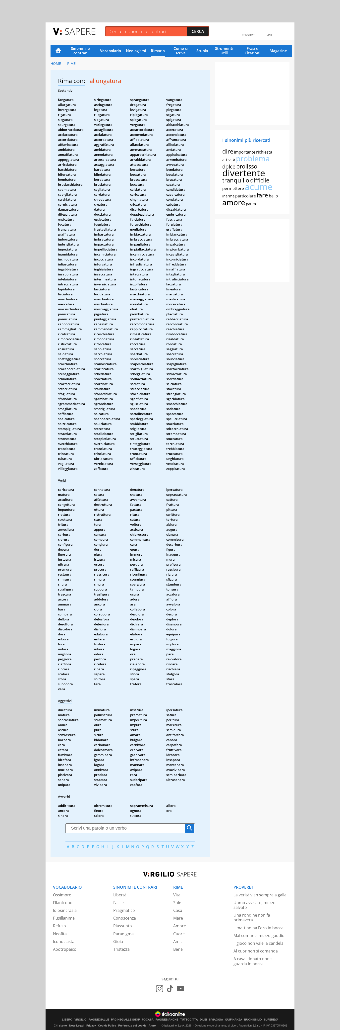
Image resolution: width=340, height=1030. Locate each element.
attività (228, 160)
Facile (118, 902)
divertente (243, 173)
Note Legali (76, 1025)
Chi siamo (60, 1025)
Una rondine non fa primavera (251, 917)
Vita (176, 895)
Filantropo (62, 902)
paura (251, 203)
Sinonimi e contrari (80, 50)
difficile (259, 180)
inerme (228, 195)
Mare (178, 918)
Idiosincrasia (65, 910)
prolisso (246, 166)
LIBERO (67, 1019)
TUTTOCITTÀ (189, 1019)
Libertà (119, 895)
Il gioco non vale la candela (258, 943)
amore (233, 202)
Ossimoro (62, 895)
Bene (178, 949)
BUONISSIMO (253, 1019)
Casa (177, 910)
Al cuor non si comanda (255, 951)
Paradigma (123, 934)
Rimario (158, 50)
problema (253, 158)
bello (273, 196)
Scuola (202, 50)
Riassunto (122, 926)
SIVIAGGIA (216, 1019)
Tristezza (121, 949)
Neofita (60, 934)
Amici (178, 941)
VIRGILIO (80, 1019)
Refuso (59, 926)
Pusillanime (64, 918)
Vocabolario (110, 50)
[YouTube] (180, 988)
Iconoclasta (63, 941)
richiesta (264, 152)
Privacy (91, 1025)
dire (227, 151)
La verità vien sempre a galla (259, 895)
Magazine (278, 50)
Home (58, 51)
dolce (228, 166)
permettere (233, 188)
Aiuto (152, 1025)
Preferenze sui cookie (132, 1025)
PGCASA (148, 1019)
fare (262, 195)
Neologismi (136, 50)
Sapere (80, 31)
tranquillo (235, 180)
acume (259, 186)
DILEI (203, 1019)
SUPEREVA (271, 1019)
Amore (179, 926)
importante (244, 152)
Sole (177, 902)
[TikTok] (170, 988)
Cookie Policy (107, 1025)
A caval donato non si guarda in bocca (253, 961)
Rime (71, 63)
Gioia (118, 941)
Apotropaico (64, 949)
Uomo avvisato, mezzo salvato (254, 905)
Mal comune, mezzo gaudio (258, 935)
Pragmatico (124, 910)
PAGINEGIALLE (99, 1019)
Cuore (179, 934)
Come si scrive (180, 50)
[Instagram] (159, 988)
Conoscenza (124, 918)
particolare (245, 196)
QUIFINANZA (233, 1019)
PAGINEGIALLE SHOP (125, 1019)
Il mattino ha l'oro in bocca (258, 928)
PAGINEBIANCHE (167, 1019)
